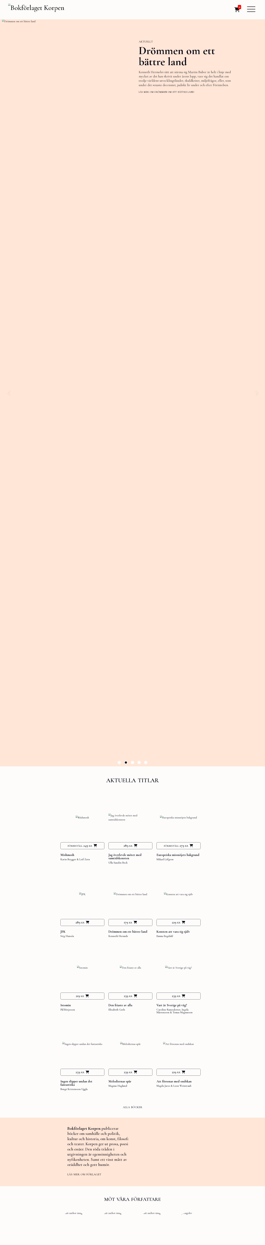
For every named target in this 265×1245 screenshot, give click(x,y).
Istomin (156, 52)
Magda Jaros (163, 1086)
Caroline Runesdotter (168, 1009)
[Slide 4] (139, 762)
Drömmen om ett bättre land (127, 932)
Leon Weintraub (182, 1086)
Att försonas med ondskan (174, 1081)
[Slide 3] (132, 762)
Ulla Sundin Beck (118, 862)
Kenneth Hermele (118, 936)
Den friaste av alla (120, 1005)
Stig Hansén (67, 936)
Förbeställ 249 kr (80, 846)
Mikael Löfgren (165, 859)
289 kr (128, 846)
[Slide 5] (146, 762)
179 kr (128, 922)
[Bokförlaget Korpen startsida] (36, 8)
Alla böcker (132, 1106)
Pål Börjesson (67, 1009)
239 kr (128, 996)
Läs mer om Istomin (152, 90)
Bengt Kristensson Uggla (74, 1089)
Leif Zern (84, 859)
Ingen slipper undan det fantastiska (76, 1083)
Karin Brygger (68, 859)
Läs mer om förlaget (84, 1174)
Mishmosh (67, 855)
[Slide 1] (119, 762)
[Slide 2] (126, 762)
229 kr (176, 922)
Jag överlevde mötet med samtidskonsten (124, 856)
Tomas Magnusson (183, 1012)
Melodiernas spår (119, 1081)
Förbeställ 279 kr (176, 846)
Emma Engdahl (165, 936)
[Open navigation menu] (251, 9)
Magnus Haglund (117, 1086)
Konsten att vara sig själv (173, 932)
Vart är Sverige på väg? (172, 1005)
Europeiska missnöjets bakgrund (178, 855)
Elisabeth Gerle (116, 1009)
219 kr (80, 996)
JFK (62, 932)
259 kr (80, 1072)
